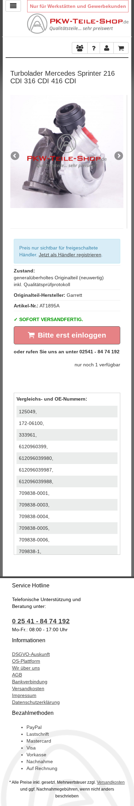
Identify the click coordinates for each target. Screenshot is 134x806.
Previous (15, 156)
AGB (17, 674)
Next (118, 156)
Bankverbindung (29, 681)
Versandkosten (28, 688)
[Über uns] (80, 48)
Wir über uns (26, 668)
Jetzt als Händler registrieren (70, 254)
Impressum (24, 695)
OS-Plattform (26, 661)
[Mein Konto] (93, 48)
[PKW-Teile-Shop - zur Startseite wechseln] (78, 23)
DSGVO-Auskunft (31, 654)
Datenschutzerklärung (36, 702)
